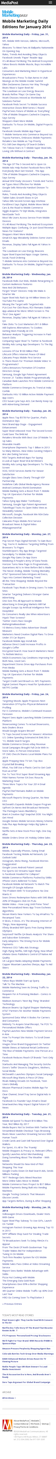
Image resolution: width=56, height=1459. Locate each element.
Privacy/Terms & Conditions (26, 1427)
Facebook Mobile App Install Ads (19, 640)
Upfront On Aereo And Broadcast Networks (25, 807)
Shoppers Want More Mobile (17, 120)
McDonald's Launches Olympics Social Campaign (27, 1074)
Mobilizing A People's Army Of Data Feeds (24, 560)
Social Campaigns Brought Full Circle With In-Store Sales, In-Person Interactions (25, 749)
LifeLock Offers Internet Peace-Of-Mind (23, 354)
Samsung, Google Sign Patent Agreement (24, 374)
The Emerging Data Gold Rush (18, 1280)
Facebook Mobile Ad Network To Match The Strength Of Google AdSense (25, 885)
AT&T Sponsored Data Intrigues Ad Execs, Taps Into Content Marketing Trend (25, 576)
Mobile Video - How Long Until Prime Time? (25, 904)
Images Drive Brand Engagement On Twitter (26, 1044)
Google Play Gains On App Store (19, 557)
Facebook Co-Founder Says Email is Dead (24, 1100)
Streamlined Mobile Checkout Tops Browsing (26, 1130)
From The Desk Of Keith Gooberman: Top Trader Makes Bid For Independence (24, 1249)
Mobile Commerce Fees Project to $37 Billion (26, 1184)
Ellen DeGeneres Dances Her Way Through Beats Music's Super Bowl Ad (25, 86)
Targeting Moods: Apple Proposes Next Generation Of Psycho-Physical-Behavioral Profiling (25, 704)
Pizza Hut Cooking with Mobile (18, 1277)
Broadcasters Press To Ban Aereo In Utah (25, 77)
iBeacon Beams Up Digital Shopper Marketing (26, 1007)
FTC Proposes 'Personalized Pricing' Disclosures (26, 1335)
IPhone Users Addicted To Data (19, 880)
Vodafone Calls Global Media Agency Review (25, 484)
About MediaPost (21, 1420)
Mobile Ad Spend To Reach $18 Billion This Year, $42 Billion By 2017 (25, 1122)
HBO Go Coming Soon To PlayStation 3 (23, 1297)
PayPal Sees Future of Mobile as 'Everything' (26, 111)
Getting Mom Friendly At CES (17, 330)
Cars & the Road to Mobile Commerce (22, 207)
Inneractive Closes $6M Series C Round (23, 107)
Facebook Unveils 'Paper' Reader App (22, 57)
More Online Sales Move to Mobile (20, 1180)
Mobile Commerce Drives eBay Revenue (24, 744)
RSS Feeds (35, 1424)
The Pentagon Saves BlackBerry (19, 810)
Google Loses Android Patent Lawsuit (22, 867)
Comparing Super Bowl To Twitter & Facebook (27, 340)
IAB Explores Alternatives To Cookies (22, 327)
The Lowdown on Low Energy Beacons (23, 91)
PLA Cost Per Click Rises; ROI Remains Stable (26, 307)
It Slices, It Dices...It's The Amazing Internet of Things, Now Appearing (27, 922)
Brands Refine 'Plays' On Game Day (21, 94)
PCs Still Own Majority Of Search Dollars (23, 144)
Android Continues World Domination (22, 487)
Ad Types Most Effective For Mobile (21, 184)
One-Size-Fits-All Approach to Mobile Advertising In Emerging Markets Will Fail (24, 602)
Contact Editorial (21, 1424)
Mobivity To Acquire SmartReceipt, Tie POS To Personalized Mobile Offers (27, 1026)
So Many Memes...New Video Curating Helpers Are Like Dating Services (27, 452)
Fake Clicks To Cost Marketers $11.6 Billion (25, 324)
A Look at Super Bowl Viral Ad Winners (22, 460)
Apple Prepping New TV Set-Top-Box (22, 760)
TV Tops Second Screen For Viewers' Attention (27, 734)
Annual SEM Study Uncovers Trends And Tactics (27, 180)
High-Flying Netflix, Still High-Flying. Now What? (27, 950)
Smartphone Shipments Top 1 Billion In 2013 (26, 447)
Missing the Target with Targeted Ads (22, 304)
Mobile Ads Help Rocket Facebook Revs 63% (26, 167)
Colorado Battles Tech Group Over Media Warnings (28, 1353)
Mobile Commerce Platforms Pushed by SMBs (27, 877)
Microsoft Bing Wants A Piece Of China (22, 1077)
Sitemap (45, 1424)
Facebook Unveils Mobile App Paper (21, 131)
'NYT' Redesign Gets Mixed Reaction (22, 1177)
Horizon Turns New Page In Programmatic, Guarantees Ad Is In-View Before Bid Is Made (26, 566)
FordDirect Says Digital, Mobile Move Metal (25, 204)
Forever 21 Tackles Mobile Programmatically (26, 377)
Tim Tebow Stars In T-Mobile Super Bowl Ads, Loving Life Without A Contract (27, 149)
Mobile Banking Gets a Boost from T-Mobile (25, 490)
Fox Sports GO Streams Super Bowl (21, 870)
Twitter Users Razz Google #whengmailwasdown (17, 622)
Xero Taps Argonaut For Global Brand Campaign (26, 1382)
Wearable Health (11, 444)
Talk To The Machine (13, 984)
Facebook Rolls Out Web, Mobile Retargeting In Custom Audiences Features (27, 282)
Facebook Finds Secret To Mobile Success (24, 104)
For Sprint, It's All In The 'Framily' (19, 1147)
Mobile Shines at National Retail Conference (25, 1047)
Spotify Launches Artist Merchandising (22, 1154)
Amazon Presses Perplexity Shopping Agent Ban (26, 1348)
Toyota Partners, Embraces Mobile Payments (26, 137)
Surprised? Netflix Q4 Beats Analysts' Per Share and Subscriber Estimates (28, 936)
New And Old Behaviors (15, 287)
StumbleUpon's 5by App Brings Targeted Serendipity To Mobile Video (24, 552)
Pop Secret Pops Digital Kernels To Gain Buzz (26, 540)
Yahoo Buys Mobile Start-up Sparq (20, 980)
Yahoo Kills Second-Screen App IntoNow (23, 200)
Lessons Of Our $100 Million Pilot (20, 350)
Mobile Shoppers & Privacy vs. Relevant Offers (27, 1150)
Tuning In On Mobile (13, 1253)
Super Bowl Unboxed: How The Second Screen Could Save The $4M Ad (27, 432)
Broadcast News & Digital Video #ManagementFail (19, 526)
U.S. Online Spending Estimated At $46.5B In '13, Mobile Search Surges (25, 739)
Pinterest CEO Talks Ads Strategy (20, 947)
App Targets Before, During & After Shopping (26, 1200)
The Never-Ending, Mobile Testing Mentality (26, 570)
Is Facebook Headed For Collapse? (21, 874)
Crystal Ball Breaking (13, 764)
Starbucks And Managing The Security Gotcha (26, 1064)
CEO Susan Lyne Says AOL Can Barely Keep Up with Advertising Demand (27, 402)
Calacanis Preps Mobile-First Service (21, 357)
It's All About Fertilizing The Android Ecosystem (27, 60)
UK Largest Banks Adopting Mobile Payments (26, 960)
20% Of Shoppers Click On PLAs (19, 900)
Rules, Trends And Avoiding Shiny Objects (24, 54)
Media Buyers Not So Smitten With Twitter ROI (27, 1127)
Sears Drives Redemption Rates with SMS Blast (27, 897)
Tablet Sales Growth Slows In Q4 (20, 197)
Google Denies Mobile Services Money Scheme (27, 820)
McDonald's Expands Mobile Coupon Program (26, 804)
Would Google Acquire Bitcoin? (18, 730)
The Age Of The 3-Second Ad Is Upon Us (24, 164)
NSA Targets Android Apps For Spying (22, 457)
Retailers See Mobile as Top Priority (21, 141)
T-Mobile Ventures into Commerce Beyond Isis (27, 134)
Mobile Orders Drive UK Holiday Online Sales (26, 837)
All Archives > (9, 1398)
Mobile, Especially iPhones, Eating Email (23, 850)
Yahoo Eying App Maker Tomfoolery (21, 500)
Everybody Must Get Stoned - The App (23, 170)
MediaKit (35, 1420)
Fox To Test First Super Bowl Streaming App (26, 774)
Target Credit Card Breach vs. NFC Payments (26, 681)
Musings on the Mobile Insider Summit (22, 80)
